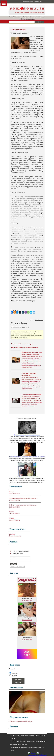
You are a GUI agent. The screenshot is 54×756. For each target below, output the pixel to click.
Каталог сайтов (40, 735)
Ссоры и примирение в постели (31, 394)
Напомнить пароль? (17, 567)
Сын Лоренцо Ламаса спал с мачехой (27, 477)
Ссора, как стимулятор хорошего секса (29, 374)
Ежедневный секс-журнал (18, 747)
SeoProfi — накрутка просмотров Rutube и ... (22, 505)
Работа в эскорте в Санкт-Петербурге (21, 721)
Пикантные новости (15, 536)
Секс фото (26, 17)
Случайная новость (15, 17)
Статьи (13, 738)
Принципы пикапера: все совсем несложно (27, 435)
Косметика (12, 534)
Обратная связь (38, 1)
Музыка (11, 512)
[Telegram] (34, 312)
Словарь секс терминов (37, 17)
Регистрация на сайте (21, 551)
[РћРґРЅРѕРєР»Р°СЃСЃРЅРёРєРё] (14, 312)
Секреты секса (31, 747)
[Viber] (25, 312)
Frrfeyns (11, 492)
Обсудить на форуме (19, 323)
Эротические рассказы (28, 19)
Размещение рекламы (28, 1)
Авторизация (18, 553)
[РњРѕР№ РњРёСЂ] (17, 312)
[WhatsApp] (28, 312)
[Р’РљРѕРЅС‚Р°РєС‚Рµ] (12, 312)
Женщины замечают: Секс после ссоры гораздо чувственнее (32, 353)
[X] (20, 312)
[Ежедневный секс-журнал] (27, 14)
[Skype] (31, 312)
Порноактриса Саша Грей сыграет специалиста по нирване (27, 457)
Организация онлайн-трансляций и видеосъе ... (23, 498)
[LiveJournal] (23, 312)
